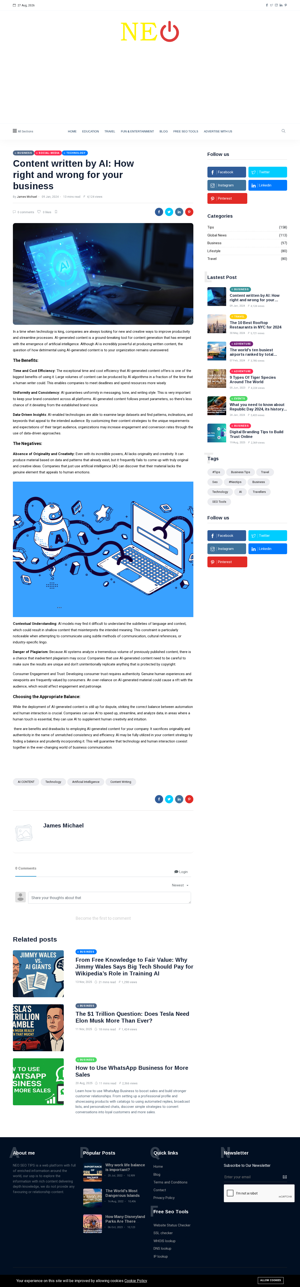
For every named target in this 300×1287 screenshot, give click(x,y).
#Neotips (235, 482)
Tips (210, 227)
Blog (164, 131)
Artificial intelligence (85, 782)
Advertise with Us (218, 131)
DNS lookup (162, 1248)
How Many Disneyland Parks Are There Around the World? (125, 1221)
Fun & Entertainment (137, 131)
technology (53, 782)
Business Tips (240, 472)
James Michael (27, 196)
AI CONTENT (26, 782)
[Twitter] (271, 5)
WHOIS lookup (165, 1241)
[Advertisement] (150, 88)
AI (240, 492)
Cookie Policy (135, 1281)
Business (214, 243)
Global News (217, 235)
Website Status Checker (172, 1225)
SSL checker (163, 1233)
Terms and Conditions (171, 1182)
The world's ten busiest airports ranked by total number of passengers (251, 354)
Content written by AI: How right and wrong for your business (73, 174)
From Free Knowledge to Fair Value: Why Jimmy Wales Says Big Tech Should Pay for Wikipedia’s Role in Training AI (134, 967)
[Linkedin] (281, 5)
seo (215, 482)
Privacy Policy (164, 1198)
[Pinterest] (285, 5)
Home (72, 131)
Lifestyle (214, 251)
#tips (216, 472)
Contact (160, 1190)
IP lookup (161, 1256)
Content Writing (120, 782)
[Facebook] (267, 5)
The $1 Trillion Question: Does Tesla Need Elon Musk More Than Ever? (132, 1017)
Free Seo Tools (185, 131)
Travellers (259, 492)
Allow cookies (270, 1280)
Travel (110, 131)
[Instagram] (276, 5)
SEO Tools (219, 501)
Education (90, 131)
